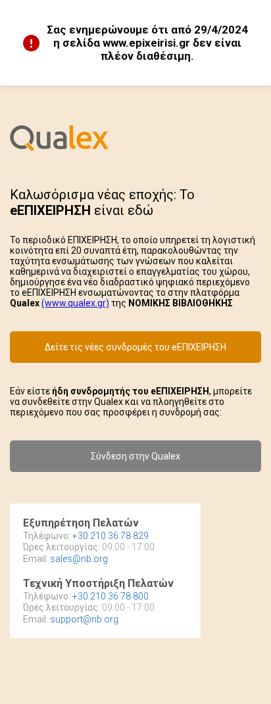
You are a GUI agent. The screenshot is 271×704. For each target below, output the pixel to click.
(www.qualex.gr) (75, 303)
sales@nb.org (79, 558)
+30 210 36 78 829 (110, 535)
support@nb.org (84, 619)
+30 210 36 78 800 (110, 596)
